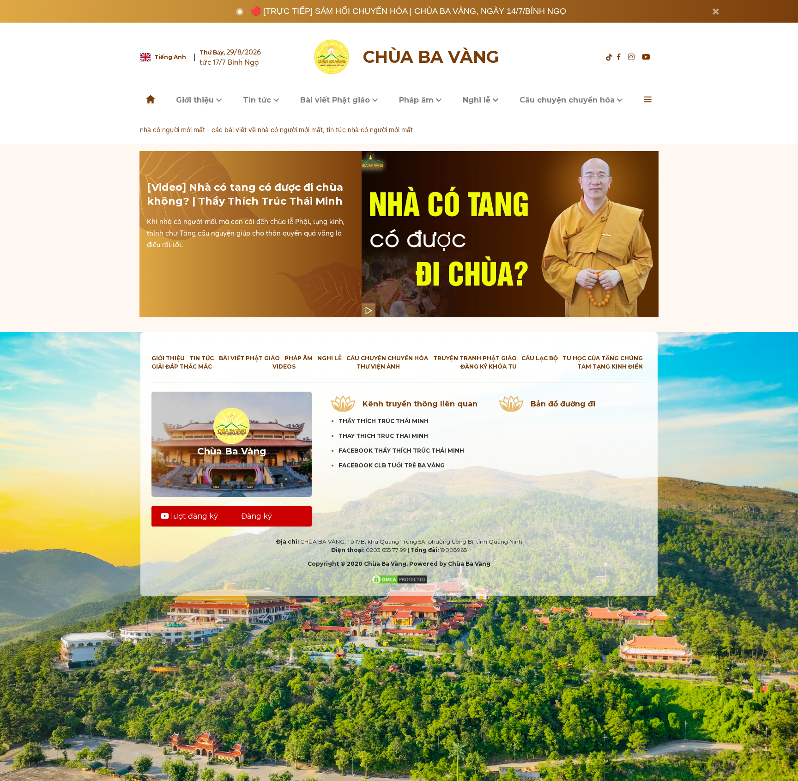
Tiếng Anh (170, 57)
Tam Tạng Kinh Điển (610, 366)
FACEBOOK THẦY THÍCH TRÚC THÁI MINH (401, 450)
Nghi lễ (478, 100)
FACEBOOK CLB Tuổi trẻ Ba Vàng (392, 465)
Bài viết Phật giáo (336, 100)
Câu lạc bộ (539, 358)
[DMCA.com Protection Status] (399, 578)
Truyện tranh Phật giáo (475, 358)
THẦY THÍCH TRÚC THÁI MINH (384, 421)
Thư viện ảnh (378, 366)
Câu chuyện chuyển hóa (568, 100)
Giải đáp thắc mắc (181, 366)
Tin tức (258, 100)
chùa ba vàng (431, 57)
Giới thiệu (196, 100)
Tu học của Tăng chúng (602, 358)
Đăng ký (256, 516)
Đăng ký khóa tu (488, 366)
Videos (284, 366)
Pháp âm (417, 100)
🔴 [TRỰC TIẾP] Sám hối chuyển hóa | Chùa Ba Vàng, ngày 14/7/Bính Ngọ (408, 11)
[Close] (716, 11)
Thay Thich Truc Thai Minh (383, 435)
